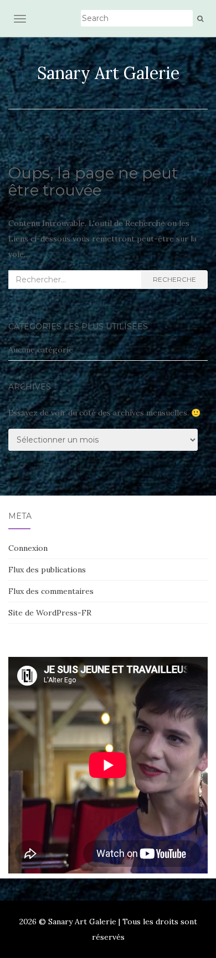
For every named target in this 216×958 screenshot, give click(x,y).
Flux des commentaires (51, 591)
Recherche (174, 279)
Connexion (28, 548)
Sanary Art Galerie (108, 73)
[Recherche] (200, 18)
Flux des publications (47, 570)
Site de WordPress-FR (49, 613)
